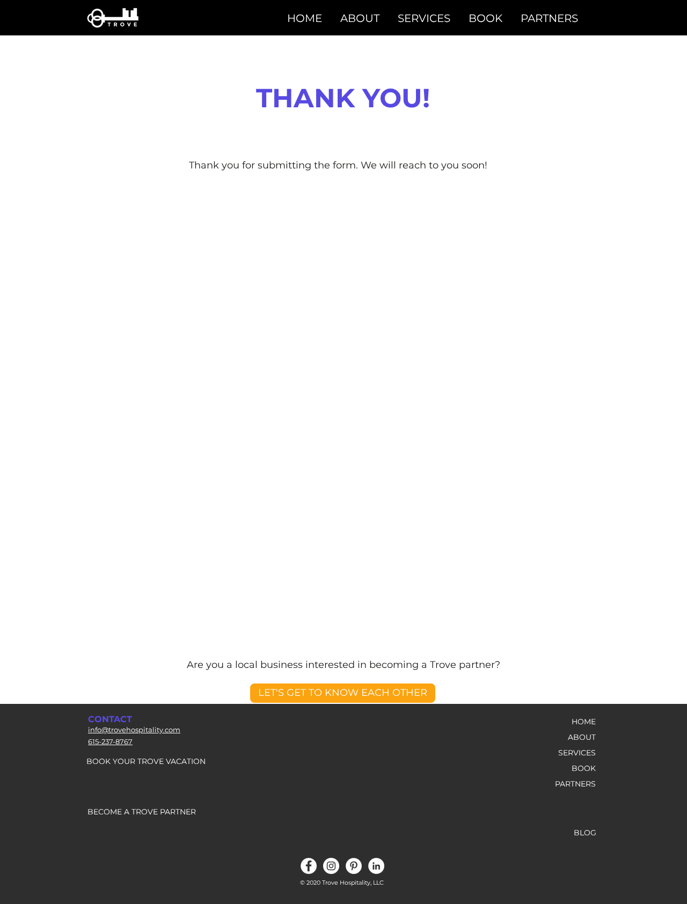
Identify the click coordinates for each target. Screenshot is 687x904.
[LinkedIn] (376, 866)
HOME (584, 721)
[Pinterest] (354, 866)
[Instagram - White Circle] (331, 866)
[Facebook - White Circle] (309, 866)
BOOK (584, 768)
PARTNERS (575, 784)
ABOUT (582, 737)
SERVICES (577, 753)
